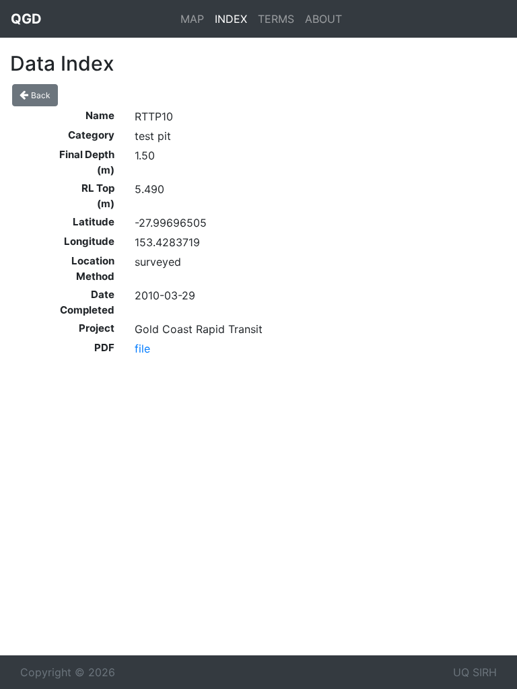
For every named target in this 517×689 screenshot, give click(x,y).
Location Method (92, 268)
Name (99, 115)
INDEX (231, 19)
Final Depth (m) (86, 162)
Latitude (93, 221)
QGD (26, 19)
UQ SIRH (475, 672)
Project (96, 328)
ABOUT (323, 19)
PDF (104, 347)
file (142, 348)
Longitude (89, 241)
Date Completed (87, 302)
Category (91, 135)
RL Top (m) (97, 196)
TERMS (276, 19)
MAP (192, 19)
